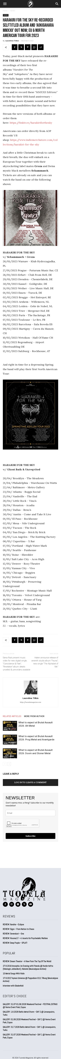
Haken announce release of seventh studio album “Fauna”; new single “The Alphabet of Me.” (44, 662)
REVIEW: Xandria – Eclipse (13, 924)
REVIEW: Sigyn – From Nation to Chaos (18, 929)
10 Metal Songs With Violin (14, 973)
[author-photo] (30, 694)
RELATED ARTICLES (12, 716)
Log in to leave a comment (30, 782)
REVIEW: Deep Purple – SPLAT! (15, 942)
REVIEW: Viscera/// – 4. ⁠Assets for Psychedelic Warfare (25, 938)
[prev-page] (4, 764)
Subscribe (30, 836)
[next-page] (9, 764)
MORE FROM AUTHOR (34, 716)
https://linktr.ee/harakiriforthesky (31, 122)
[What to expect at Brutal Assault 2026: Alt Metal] (10, 726)
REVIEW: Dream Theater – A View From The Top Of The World (27, 961)
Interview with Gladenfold (13, 985)
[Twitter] (21, 47)
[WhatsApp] (34, 47)
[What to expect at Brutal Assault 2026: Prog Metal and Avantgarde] (10, 740)
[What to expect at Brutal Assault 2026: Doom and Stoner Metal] (10, 753)
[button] (4, 4)
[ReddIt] (41, 47)
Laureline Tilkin (12, 41)
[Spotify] (17, 904)
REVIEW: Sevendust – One (13, 933)
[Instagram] (11, 904)
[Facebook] (14, 47)
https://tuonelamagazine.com (30, 702)
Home (5, 10)
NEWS (12, 10)
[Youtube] (30, 904)
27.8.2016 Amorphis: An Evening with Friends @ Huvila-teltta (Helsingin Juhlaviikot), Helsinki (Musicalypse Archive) (28, 967)
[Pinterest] (27, 47)
